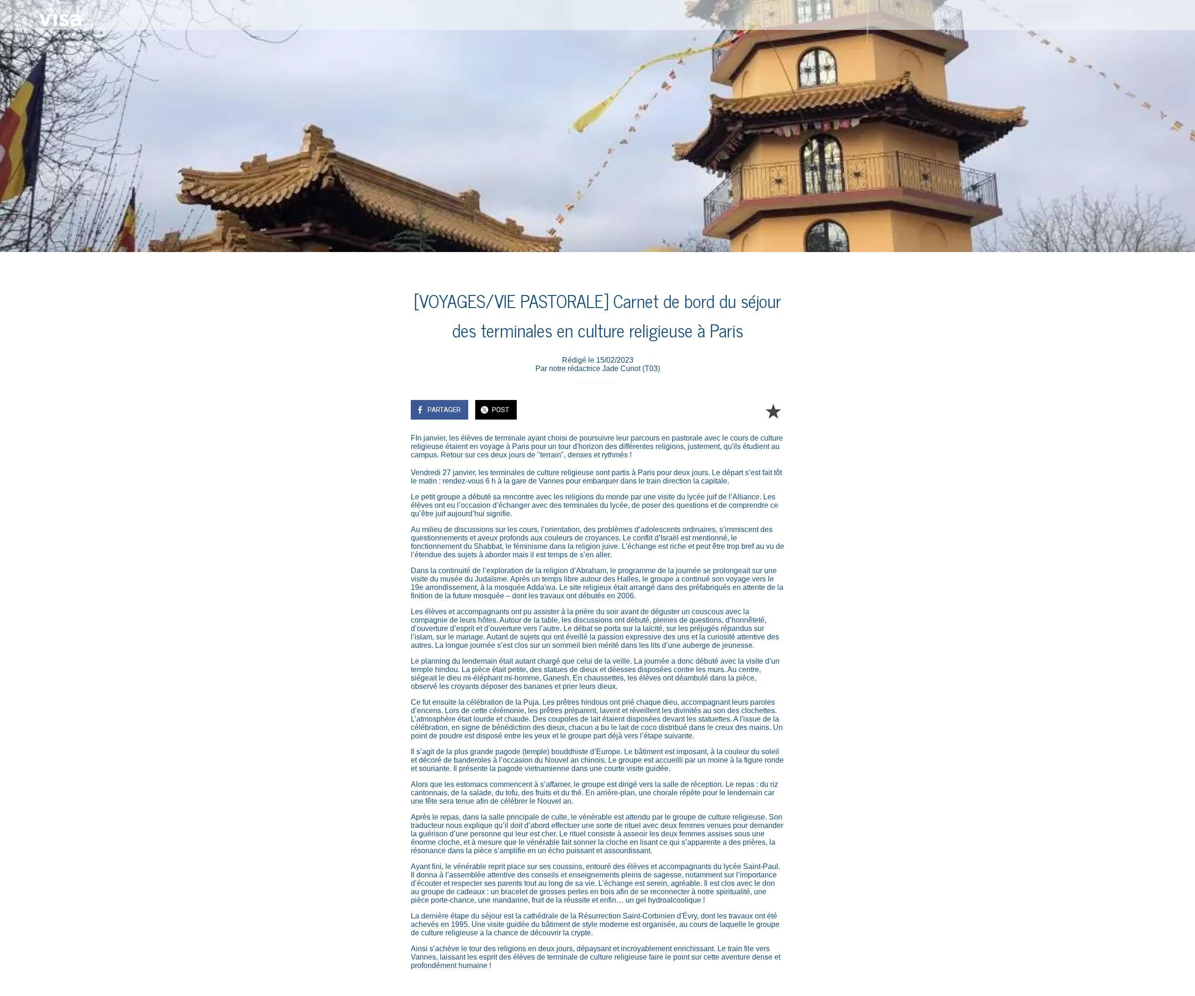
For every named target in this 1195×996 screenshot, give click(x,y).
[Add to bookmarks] (773, 411)
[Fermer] (18, 15)
